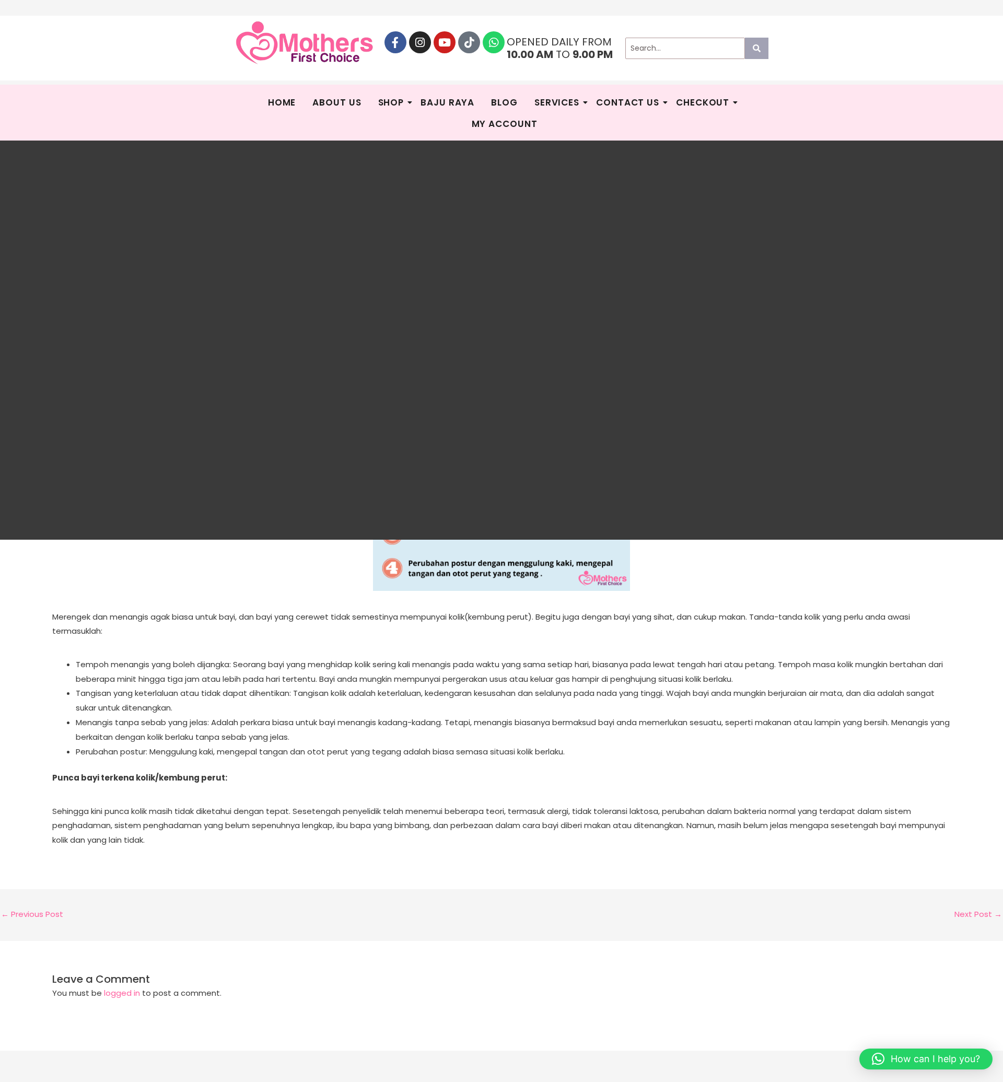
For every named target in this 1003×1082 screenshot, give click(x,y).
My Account (505, 124)
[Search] (756, 48)
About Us (336, 102)
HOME (282, 102)
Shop (391, 102)
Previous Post (32, 914)
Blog (504, 102)
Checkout (702, 102)
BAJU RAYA (447, 102)
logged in (122, 992)
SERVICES (556, 102)
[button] (926, 1059)
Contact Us (627, 102)
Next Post (978, 914)
